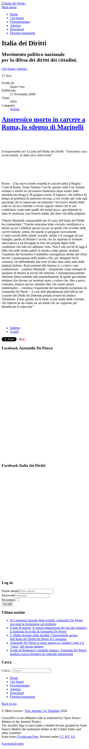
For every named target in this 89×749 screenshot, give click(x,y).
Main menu (9, 7)
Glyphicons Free (27, 736)
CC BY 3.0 (67, 736)
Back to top (9, 704)
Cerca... (7, 670)
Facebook (8, 743)
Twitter (19, 743)
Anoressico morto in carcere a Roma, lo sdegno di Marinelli (43, 123)
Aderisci (15, 25)
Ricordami (8, 600)
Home (14, 14)
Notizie (14, 109)
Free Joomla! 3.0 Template (42, 711)
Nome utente (10, 591)
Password (8, 595)
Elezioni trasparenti (22, 33)
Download (17, 29)
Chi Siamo (17, 18)
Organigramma (20, 22)
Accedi (7, 604)
